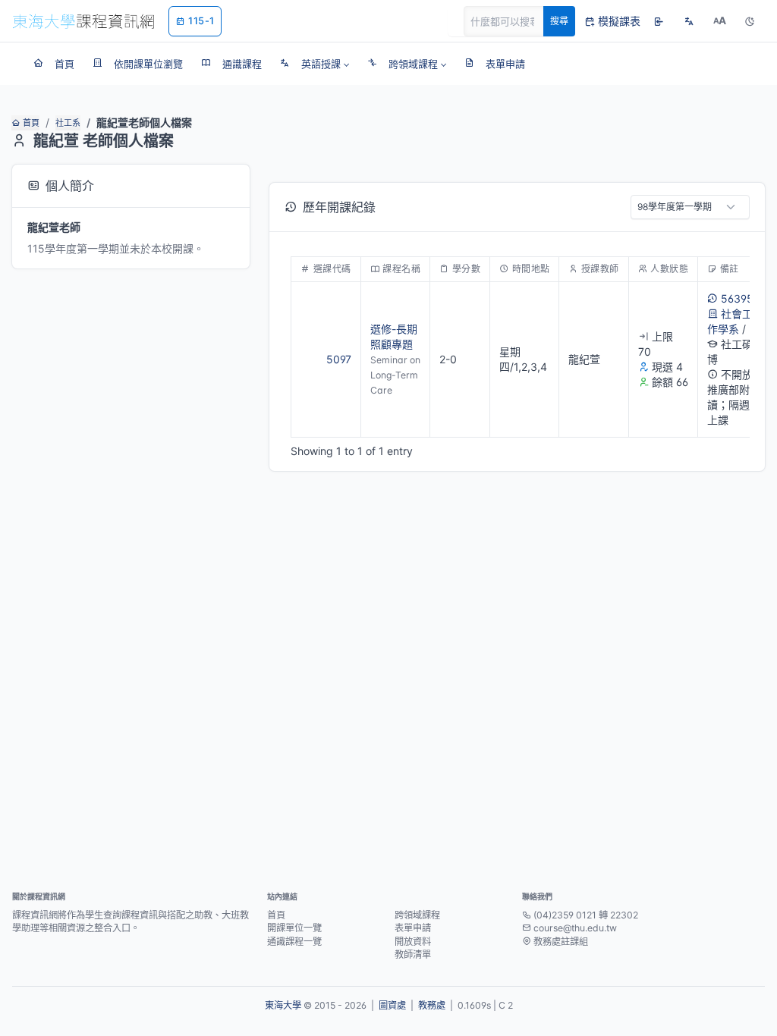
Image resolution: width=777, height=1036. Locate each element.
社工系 (67, 123)
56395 (737, 298)
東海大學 (283, 1005)
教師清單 (413, 954)
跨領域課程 (417, 915)
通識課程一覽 (294, 941)
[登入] (658, 21)
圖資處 (392, 1005)
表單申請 (413, 928)
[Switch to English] (689, 21)
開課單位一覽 (294, 928)
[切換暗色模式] (750, 21)
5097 (338, 359)
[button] (314, 64)
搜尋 (559, 21)
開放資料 (413, 941)
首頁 (31, 123)
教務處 (431, 1005)
